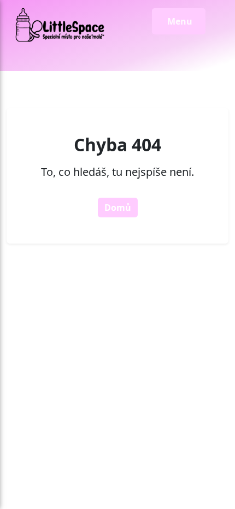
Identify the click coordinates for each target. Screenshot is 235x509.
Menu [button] (178, 21)
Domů (117, 208)
